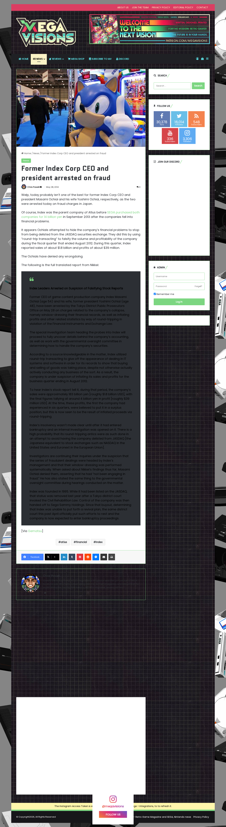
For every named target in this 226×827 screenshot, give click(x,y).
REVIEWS (56, 59)
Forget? (198, 286)
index (99, 542)
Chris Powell (33, 187)
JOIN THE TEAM (140, 7)
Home (27, 153)
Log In (179, 301)
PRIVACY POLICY (161, 7)
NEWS (39, 59)
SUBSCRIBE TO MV (101, 59)
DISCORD (123, 59)
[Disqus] (81, 649)
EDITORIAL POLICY (183, 7)
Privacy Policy (201, 817)
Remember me (165, 294)
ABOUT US (123, 7)
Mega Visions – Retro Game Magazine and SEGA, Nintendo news (154, 817)
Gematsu (35, 531)
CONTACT (202, 7)
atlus (64, 542)
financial (81, 542)
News (36, 153)
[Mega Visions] (46, 32)
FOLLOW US (113, 814)
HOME (24, 59)
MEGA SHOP (77, 59)
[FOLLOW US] (113, 801)
